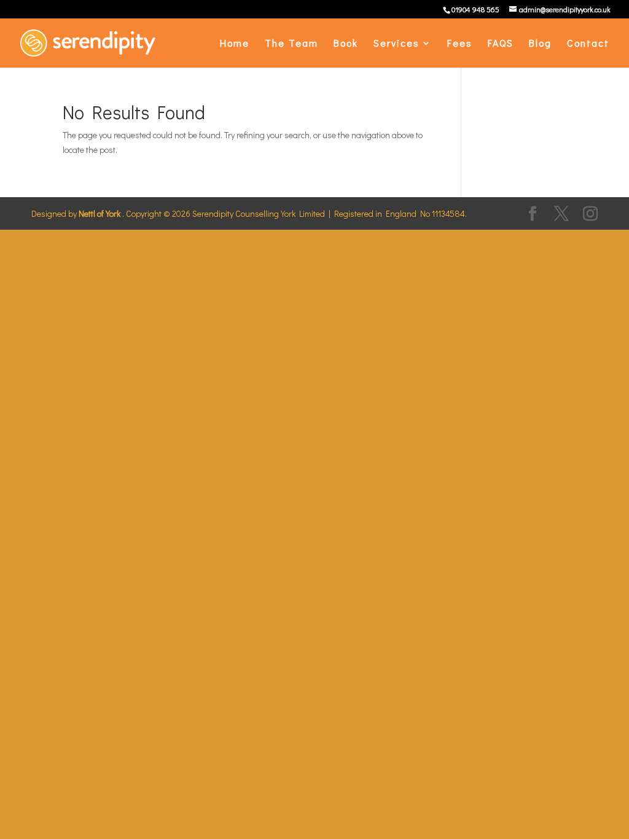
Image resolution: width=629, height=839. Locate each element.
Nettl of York (99, 213)
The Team (291, 44)
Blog (540, 44)
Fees (459, 44)
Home (234, 44)
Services (396, 44)
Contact (588, 44)
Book (346, 44)
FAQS (501, 44)
